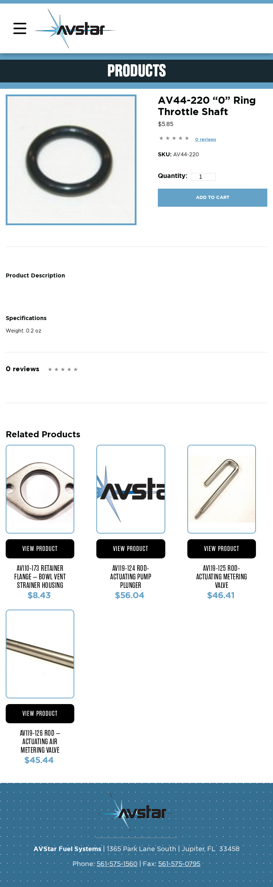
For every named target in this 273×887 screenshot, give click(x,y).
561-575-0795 (179, 864)
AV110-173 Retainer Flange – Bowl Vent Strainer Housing (40, 577)
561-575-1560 (117, 864)
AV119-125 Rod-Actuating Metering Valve (221, 577)
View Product (40, 549)
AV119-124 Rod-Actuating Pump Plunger (130, 577)
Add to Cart (212, 197)
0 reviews (205, 139)
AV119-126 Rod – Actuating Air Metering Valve (40, 742)
